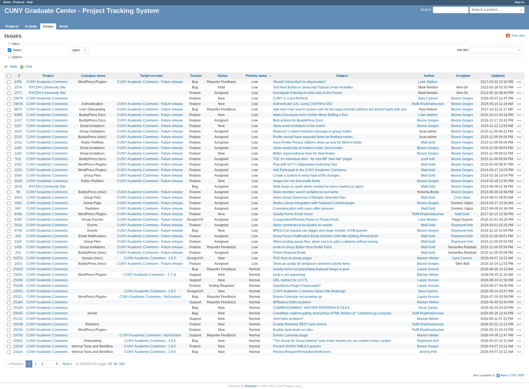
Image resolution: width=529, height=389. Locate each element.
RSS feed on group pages (292, 258)
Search (425, 10)
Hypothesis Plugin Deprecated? (297, 286)
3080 (18, 175)
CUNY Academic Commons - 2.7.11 (150, 275)
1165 (18, 148)
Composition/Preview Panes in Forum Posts (306, 219)
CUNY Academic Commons (47, 82)
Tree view (518, 35)
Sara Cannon (428, 98)
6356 (18, 82)
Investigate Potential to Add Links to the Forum (307, 93)
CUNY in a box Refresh (290, 98)
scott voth (428, 159)
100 (122, 364)
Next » (67, 364)
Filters (16, 43)
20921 (18, 341)
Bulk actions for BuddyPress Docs (298, 120)
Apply (13, 66)
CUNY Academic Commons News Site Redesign (309, 291)
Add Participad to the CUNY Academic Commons (309, 170)
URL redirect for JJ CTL (290, 280)
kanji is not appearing (289, 275)
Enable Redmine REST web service (300, 324)
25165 (18, 308)
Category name (93, 76)
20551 (18, 258)
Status (16, 49)
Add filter (463, 49)
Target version (151, 76)
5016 (18, 225)
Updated (497, 76)
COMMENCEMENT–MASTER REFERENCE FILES (311, 308)
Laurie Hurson (428, 269)
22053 (18, 291)
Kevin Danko (428, 308)
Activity (31, 26)
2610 (18, 131)
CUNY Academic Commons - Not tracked (150, 297)
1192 (18, 242)
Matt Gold (428, 142)
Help (30, 2)
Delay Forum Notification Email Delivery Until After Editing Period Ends (325, 236)
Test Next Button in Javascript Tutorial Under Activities (313, 87)
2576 (18, 87)
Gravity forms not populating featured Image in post (311, 269)
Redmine (251, 386)
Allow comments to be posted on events (302, 225)
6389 (18, 115)
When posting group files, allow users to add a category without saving (325, 242)
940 (18, 208)
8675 (18, 109)
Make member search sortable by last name (305, 192)
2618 (18, 186)
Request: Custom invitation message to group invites (312, 131)
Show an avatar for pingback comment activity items (311, 264)
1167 (18, 126)
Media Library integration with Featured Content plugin (314, 203)
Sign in (519, 2)
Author (429, 76)
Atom (504, 375)
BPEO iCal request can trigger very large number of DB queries (320, 231)
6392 (18, 219)
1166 (18, 153)
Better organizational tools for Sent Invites (304, 153)
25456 (18, 280)
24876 (18, 98)
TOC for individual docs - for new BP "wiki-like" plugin (312, 159)
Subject (342, 76)
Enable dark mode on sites (293, 330)
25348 (18, 286)
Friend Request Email (289, 253)
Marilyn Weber (428, 258)
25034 (18, 330)
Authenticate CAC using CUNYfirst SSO (302, 104)
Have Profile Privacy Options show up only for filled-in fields (317, 142)
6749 (18, 231)
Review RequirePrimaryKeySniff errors (302, 352)
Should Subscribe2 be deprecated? (299, 82)
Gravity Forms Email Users (293, 214)
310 (18, 253)
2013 (18, 142)
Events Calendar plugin (290, 335)
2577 (18, 93)
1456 (18, 247)
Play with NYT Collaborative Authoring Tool (305, 164)
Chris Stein (462, 197)
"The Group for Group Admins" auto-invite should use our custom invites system (332, 341)
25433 (18, 269)
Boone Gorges (462, 98)
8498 (18, 214)
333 (18, 236)
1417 (18, 120)
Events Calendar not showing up (297, 297)
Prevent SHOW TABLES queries (297, 346)
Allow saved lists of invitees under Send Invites (308, 148)
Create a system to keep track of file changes (306, 175)
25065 (18, 313)
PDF (522, 375)
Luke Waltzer (428, 82)
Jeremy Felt (428, 352)
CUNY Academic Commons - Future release (150, 82)
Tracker (196, 76)
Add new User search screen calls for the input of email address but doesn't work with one (340, 109)
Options (17, 57)
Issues (48, 26)
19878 (18, 104)
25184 (18, 302)
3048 (18, 181)
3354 (18, 197)
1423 (18, 264)
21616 (18, 352)
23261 (18, 275)
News (64, 26)
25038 (18, 324)
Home (7, 2)
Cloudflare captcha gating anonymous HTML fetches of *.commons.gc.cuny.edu (332, 313)
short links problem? (288, 319)
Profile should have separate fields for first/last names (313, 137)
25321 (18, 297)
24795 (18, 335)
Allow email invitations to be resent (299, 126)
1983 (18, 203)
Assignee (463, 76)
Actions (519, 82)
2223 (18, 170)
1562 (18, 164)
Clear (28, 66)
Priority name (256, 76)
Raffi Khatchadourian (428, 104)
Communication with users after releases (303, 208)
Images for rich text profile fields (296, 181)
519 (18, 159)
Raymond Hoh (462, 225)
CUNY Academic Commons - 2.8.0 (150, 258)
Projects (19, 2)
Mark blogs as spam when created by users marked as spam (318, 186)
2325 (18, 137)
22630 (18, 346)
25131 (18, 319)
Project (48, 76)
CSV (513, 375)
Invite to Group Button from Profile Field (302, 247)
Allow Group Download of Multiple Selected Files (309, 197)
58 (18, 192)
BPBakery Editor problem (292, 302)
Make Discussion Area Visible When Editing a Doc (310, 115)
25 (110, 364)
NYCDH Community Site (47, 87)
